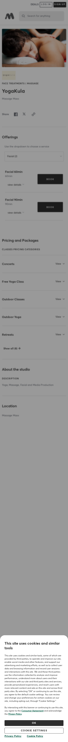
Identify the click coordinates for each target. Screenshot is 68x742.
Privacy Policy (15, 714)
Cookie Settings (34, 730)
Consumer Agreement (32, 711)
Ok (34, 723)
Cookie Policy (35, 736)
